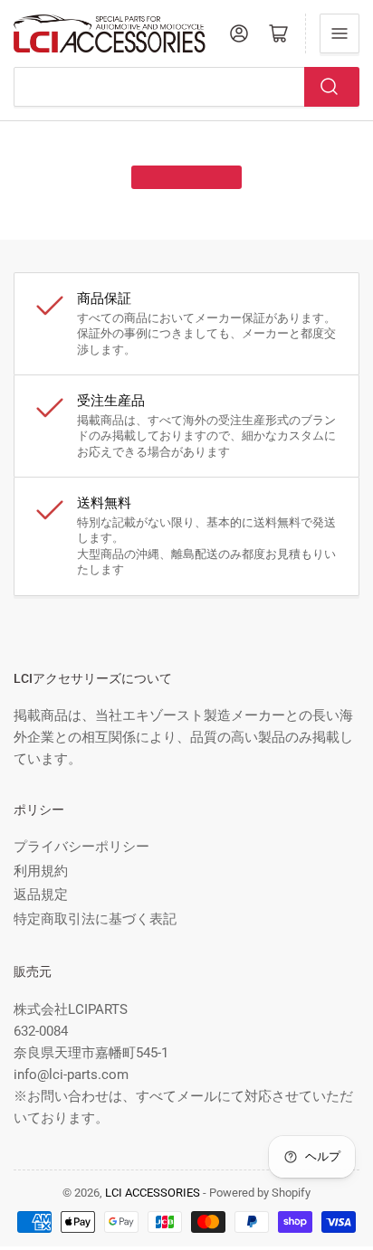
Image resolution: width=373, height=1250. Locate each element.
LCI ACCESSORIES (152, 1192)
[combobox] (186, 87)
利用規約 (41, 871)
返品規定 (41, 894)
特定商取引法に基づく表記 (95, 919)
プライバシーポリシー (81, 846)
